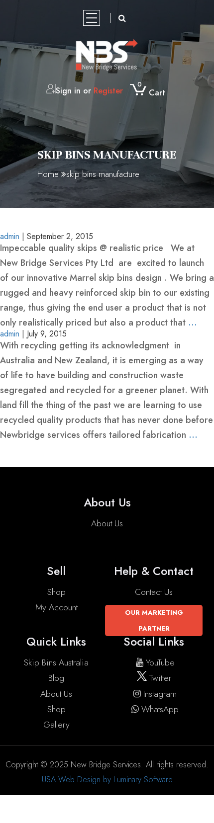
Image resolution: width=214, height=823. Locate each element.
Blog (56, 677)
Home (48, 174)
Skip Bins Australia (56, 662)
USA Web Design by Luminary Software (107, 779)
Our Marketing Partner (154, 620)
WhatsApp (160, 709)
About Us (107, 523)
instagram (160, 693)
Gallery (56, 724)
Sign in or (89, 90)
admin (9, 333)
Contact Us (154, 591)
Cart (151, 92)
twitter (159, 677)
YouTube (160, 662)
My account (56, 607)
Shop (56, 591)
